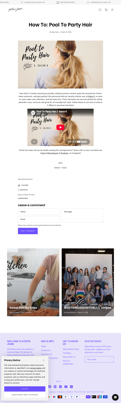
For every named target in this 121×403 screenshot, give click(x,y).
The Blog (67, 353)
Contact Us (45, 350)
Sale (88, 392)
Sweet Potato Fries (23, 308)
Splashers (53, 392)
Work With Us (69, 357)
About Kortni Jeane (71, 349)
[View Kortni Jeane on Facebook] (49, 386)
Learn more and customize (24, 395)
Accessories (61, 392)
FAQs (43, 346)
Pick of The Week (80, 392)
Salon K (91, 96)
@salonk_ (64, 153)
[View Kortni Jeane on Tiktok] (71, 386)
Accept (24, 389)
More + (102, 392)
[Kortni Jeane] (15, 10)
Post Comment (28, 231)
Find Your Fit (46, 354)
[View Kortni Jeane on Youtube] (66, 386)
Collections (69, 392)
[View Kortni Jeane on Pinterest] (55, 386)
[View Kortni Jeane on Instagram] (60, 386)
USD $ (58, 381)
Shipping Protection (49, 358)
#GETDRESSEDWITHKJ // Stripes (87, 308)
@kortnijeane (52, 153)
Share (25, 185)
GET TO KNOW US (70, 342)
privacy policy (36, 368)
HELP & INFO (47, 341)
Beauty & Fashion (27, 179)
